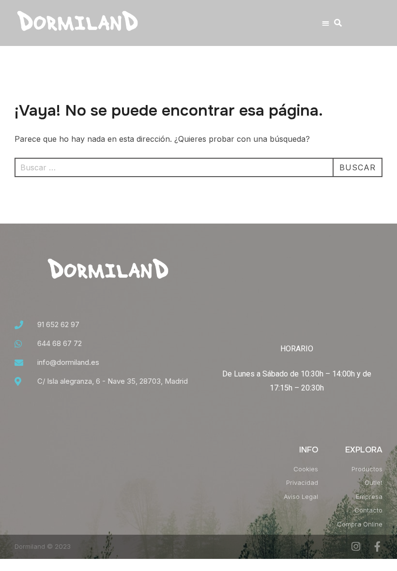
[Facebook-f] (377, 546)
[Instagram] (356, 546)
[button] (325, 23)
